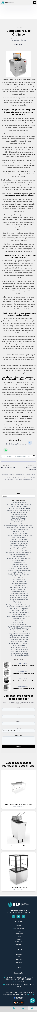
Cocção (19, 931)
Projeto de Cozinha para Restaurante (18, 632)
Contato (19, 967)
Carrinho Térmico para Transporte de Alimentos (18, 526)
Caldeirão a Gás (19, 522)
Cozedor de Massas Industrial (19, 549)
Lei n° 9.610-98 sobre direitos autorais (23, 479)
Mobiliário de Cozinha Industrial (19, 612)
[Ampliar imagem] (18, 64)
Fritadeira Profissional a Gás (19, 593)
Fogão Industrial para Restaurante (18, 574)
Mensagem (18, 735)
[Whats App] (14, 1008)
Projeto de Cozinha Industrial (19, 630)
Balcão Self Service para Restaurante (18, 510)
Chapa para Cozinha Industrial (19, 533)
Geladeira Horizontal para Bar (19, 597)
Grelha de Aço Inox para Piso (19, 599)
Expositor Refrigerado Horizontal (19, 568)
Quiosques (19, 959)
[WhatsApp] (5, 450)
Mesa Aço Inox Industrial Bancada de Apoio (19, 605)
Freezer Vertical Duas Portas (19, 587)
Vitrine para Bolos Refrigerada (19, 653)
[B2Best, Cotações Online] (19, 998)
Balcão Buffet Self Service (19, 506)
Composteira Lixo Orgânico (18, 539)
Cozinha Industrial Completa (19, 551)
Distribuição (19, 942)
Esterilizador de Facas (19, 560)
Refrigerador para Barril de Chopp (19, 637)
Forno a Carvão (19, 928)
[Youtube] (18, 916)
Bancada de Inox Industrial (19, 512)
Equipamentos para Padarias (19, 554)
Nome (18, 707)
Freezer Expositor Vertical (19, 583)
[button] (34, 2)
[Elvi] (18, 904)
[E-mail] (23, 1008)
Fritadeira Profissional (19, 591)
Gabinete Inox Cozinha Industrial (19, 595)
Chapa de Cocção (18, 531)
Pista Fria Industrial (19, 618)
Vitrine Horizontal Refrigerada (19, 651)
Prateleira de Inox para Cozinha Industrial (18, 626)
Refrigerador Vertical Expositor (19, 641)
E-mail (18, 714)
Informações (20, 39)
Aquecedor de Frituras (19, 502)
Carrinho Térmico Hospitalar (19, 524)
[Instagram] (24, 916)
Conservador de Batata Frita (18, 545)
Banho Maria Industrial (19, 514)
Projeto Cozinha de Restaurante (19, 628)
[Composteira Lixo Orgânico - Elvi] (7, 2)
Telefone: (18, 721)
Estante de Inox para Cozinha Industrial (19, 558)
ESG (18, 957)
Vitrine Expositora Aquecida (18, 647)
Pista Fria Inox (18, 620)
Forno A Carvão (19, 578)
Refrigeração (19, 933)
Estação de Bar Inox (19, 556)
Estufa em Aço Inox (19, 562)
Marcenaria (18, 962)
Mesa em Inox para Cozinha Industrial (18, 607)
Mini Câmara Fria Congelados (19, 608)
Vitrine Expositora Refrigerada (19, 649)
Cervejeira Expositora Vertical (19, 529)
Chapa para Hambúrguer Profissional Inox (19, 535)
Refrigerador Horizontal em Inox (19, 636)
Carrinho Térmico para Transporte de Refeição (19, 527)
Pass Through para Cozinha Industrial (18, 616)
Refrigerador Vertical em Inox (19, 639)
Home (13, 39)
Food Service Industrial (19, 576)
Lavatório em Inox (18, 601)
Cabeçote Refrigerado (19, 518)
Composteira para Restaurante (18, 543)
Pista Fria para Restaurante (18, 624)
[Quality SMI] (18, 1002)
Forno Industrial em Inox (19, 580)
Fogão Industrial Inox (18, 572)
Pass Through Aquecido (19, 614)
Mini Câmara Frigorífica (19, 610)
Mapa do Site (19, 965)
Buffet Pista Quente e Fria (19, 516)
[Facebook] (30, 443)
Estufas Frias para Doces (19, 566)
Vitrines (19, 936)
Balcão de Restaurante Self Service (19, 508)
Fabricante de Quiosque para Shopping (19, 570)
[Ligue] (4, 1008)
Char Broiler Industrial (19, 537)
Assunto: (18, 728)
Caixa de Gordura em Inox (19, 520)
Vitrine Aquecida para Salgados (19, 643)
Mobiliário (19, 954)
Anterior (6, 465)
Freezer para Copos (19, 585)
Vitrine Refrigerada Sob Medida (18, 655)
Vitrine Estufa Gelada (18, 645)
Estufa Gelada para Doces (19, 564)
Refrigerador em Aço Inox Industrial (19, 634)
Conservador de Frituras (18, 547)
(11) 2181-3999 (19, 982)
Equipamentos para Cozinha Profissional (18, 553)
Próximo (31, 465)
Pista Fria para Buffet (18, 622)
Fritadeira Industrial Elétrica (18, 589)
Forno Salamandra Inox (19, 581)
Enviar (18, 746)
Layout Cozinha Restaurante (19, 603)
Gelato (19, 939)
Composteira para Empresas (19, 541)
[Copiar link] (34, 455)
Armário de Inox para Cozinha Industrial (19, 504)
